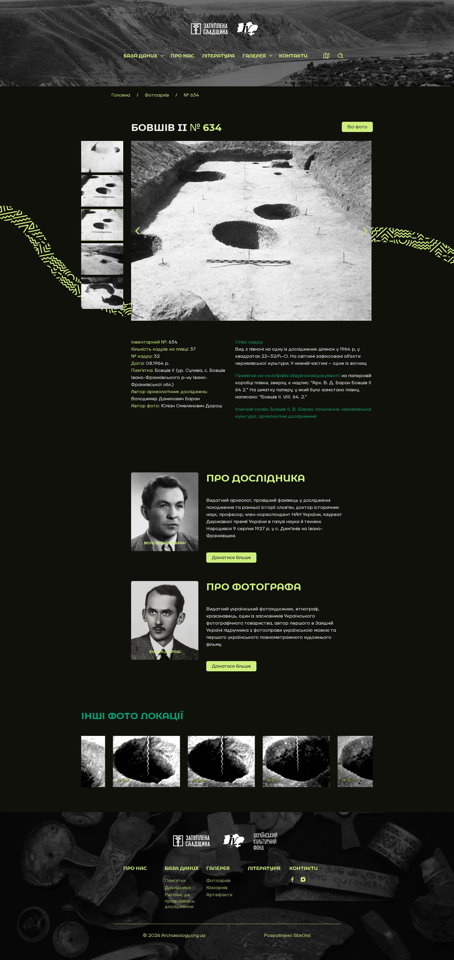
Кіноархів (217, 888)
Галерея (254, 56)
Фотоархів (157, 95)
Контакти (293, 56)
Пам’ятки (175, 881)
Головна (120, 95)
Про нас (182, 56)
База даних (140, 56)
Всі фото (357, 127)
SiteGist (302, 935)
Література (218, 56)
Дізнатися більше (231, 558)
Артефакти (219, 895)
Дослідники (178, 888)
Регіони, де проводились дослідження (180, 901)
